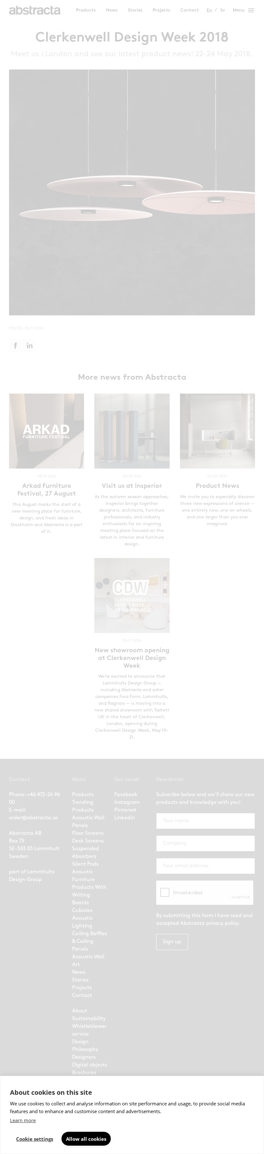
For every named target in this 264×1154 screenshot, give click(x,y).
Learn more (23, 1120)
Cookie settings (34, 1139)
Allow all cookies (86, 1139)
